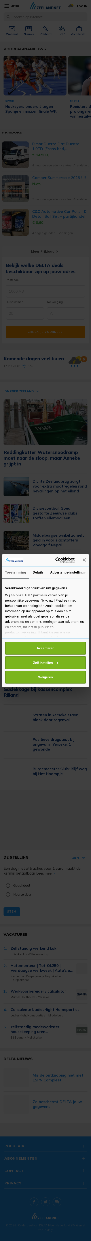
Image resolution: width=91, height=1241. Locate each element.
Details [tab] (38, 572)
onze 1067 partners (31, 595)
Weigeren (45, 677)
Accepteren (45, 648)
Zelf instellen (43, 662)
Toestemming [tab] (15, 572)
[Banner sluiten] (84, 560)
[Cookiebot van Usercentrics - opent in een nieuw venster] (56, 560)
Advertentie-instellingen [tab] (68, 572)
